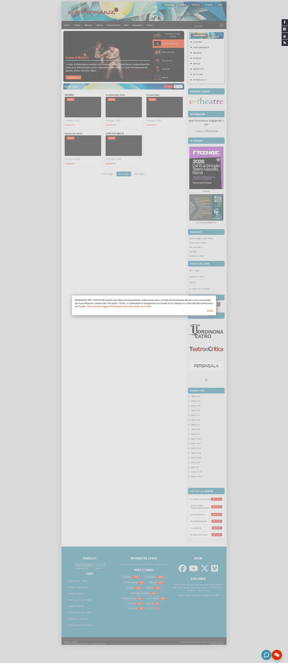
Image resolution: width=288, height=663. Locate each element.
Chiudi (210, 310)
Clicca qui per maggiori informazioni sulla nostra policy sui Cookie (119, 306)
